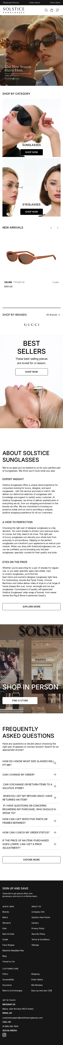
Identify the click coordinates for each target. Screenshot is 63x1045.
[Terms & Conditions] (46, 939)
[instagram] (4, 1036)
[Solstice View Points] (46, 917)
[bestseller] (31, 381)
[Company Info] (46, 912)
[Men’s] (16, 917)
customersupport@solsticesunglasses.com (22, 1017)
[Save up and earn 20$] (46, 990)
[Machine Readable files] (16, 950)
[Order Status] (46, 979)
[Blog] (16, 956)
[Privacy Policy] (46, 928)
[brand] (31, 325)
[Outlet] (16, 939)
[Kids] (16, 928)
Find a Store (55, 2)
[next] (58, 228)
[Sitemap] (46, 945)
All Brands (51, 314)
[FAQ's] (16, 974)
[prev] (51, 228)
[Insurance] (16, 985)
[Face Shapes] (16, 945)
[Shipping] (46, 974)
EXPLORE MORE (31, 606)
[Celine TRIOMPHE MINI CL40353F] (31, 256)
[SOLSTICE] (13, 10)
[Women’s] (16, 923)
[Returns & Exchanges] (16, 990)
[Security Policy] (46, 934)
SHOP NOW (31, 371)
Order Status (34, 2)
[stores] (31, 668)
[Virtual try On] (16, 961)
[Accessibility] (16, 979)
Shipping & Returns (11, 2)
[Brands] (16, 912)
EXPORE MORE (31, 859)
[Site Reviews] (46, 985)
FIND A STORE (20, 700)
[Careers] (46, 923)
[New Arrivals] (16, 934)
